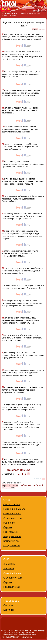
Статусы (8, 605)
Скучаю (7, 527)
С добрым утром (12, 518)
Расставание (10, 532)
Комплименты (11, 541)
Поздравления (11, 545)
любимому (25, 485)
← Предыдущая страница (16, 470)
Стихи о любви (11, 504)
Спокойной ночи (12, 513)
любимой (38, 485)
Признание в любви (14, 509)
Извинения (9, 522)
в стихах (42, 29)
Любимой (8, 568)
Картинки (8, 609)
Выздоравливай (12, 536)
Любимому (9, 564)
